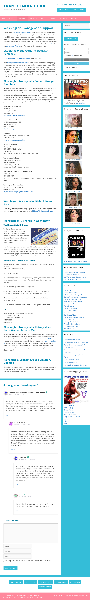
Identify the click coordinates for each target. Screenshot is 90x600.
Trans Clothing (69, 405)
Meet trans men (9, 58)
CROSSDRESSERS (45, 582)
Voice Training (68, 313)
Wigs (65, 421)
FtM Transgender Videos (72, 279)
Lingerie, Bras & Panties (72, 417)
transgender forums (13, 46)
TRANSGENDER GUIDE (25, 6)
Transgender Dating (70, 293)
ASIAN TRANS (75, 582)
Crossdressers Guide (71, 326)
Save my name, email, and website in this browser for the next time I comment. (28, 562)
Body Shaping (68, 408)
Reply (7, 415)
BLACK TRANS (30, 582)
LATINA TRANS (61, 582)
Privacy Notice (69, 328)
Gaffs (65, 423)
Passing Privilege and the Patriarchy (76, 342)
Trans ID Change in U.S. (72, 308)
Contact (61, 595)
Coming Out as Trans (71, 322)
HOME (4, 18)
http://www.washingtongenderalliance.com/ (18, 192)
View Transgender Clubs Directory (75, 261)
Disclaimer (68, 595)
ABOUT (11, 18)
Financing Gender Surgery (73, 324)
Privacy (74, 595)
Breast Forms (68, 410)
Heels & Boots (69, 412)
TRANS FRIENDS (64, 10)
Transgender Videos (71, 319)
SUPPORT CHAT (71, 39)
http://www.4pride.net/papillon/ (14, 140)
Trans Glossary (69, 306)
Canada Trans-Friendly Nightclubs (75, 297)
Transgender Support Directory (74, 273)
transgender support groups (21, 33)
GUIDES (43, 18)
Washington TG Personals (48, 339)
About (55, 595)
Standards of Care (70, 315)
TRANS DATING (79, 10)
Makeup (66, 419)
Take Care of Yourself (71, 360)
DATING (53, 18)
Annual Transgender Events (73, 301)
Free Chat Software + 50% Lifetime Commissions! (28, 597)
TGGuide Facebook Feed (72, 275)
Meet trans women (24, 58)
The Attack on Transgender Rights (75, 365)
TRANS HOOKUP (45, 587)
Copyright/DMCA (83, 595)
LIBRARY (32, 18)
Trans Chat (67, 290)
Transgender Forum (71, 310)
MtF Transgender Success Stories (75, 277)
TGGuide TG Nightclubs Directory (43, 211)
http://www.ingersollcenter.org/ (14, 129)
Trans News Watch (70, 362)
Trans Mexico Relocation (72, 340)
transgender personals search (17, 63)
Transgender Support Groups (74, 317)
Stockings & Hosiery (70, 414)
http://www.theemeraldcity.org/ (14, 115)
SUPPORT (22, 18)
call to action (80, 103)
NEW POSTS (74, 18)
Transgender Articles (71, 304)
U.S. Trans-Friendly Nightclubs (74, 295)
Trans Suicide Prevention (72, 299)
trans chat (50, 44)
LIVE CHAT (62, 18)
